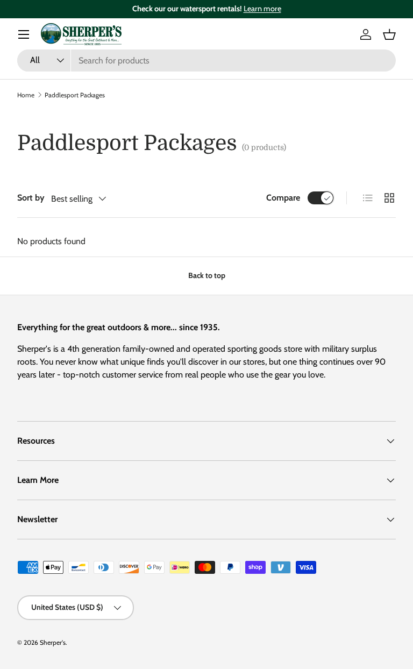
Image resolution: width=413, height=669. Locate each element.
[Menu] (23, 34)
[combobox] (206, 60)
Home (25, 95)
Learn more (262, 8)
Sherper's (53, 642)
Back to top (206, 275)
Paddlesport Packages (75, 95)
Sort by (31, 198)
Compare (283, 198)
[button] (389, 34)
